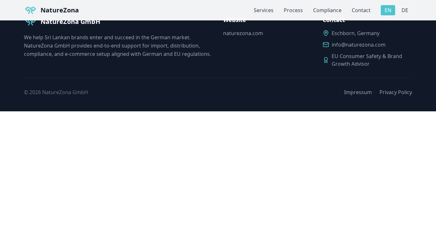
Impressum (358, 92)
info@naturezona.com (359, 44)
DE (405, 10)
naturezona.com (243, 33)
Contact (361, 10)
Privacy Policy (396, 92)
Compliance (327, 10)
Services (264, 10)
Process (293, 10)
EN (388, 10)
